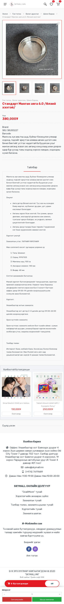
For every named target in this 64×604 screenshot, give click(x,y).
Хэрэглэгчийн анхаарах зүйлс (32, 496)
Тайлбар (32, 167)
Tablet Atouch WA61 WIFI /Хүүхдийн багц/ (48, 404)
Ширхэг (6, 590)
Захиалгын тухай (32, 500)
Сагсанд (16, 414)
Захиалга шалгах (32, 513)
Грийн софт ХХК (37, 577)
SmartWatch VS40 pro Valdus (16, 403)
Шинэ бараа (48, 14)
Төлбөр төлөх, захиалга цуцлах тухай (32, 504)
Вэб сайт (24, 577)
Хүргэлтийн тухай (32, 509)
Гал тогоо (16, 14)
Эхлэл (5, 14)
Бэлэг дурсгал (32, 14)
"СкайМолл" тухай (32, 491)
